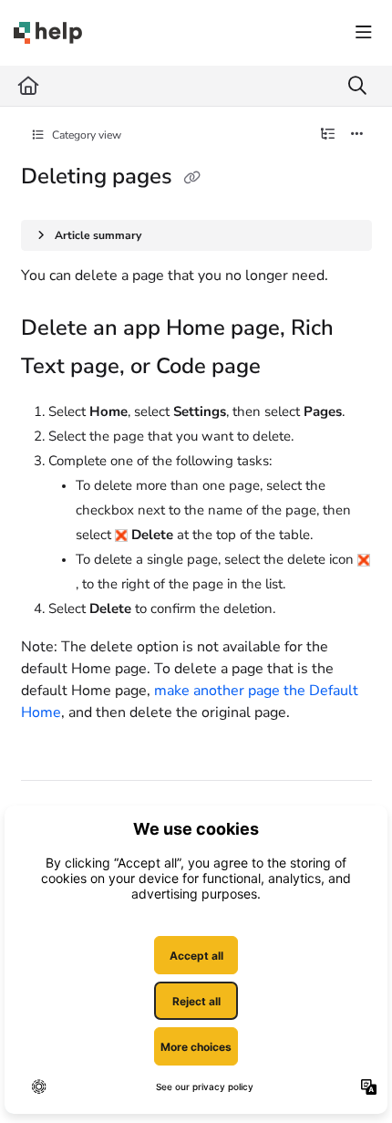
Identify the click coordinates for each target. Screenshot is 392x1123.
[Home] (48, 33)
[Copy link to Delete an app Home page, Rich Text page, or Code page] (289, 367)
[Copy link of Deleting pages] (192, 177)
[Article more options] (357, 135)
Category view (85, 135)
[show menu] (363, 32)
